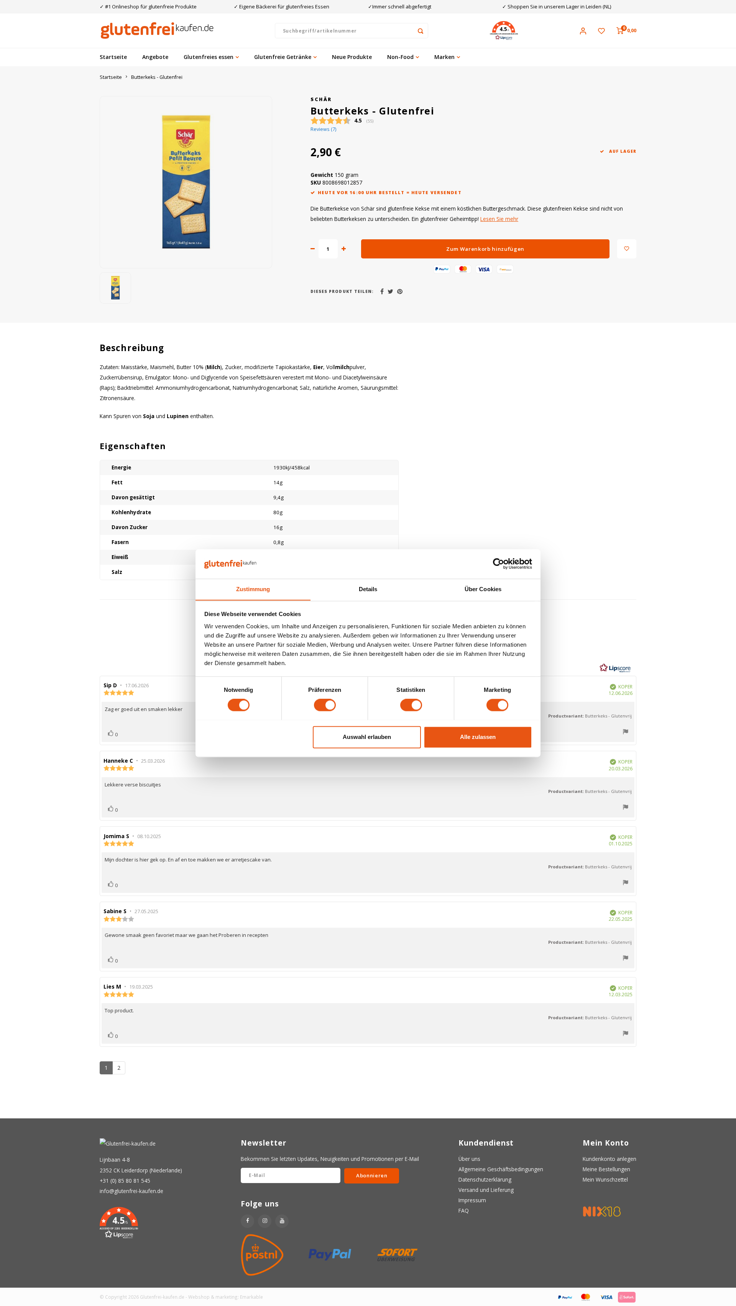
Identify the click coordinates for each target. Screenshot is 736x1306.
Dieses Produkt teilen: (342, 291)
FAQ (463, 1210)
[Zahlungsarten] (564, 1296)
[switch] (325, 705)
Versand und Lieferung (486, 1189)
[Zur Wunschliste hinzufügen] (626, 248)
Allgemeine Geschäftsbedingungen (500, 1169)
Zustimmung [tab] (253, 589)
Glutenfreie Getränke (282, 56)
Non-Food (400, 56)
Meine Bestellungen (606, 1169)
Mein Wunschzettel (605, 1179)
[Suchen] (420, 30)
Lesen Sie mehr (499, 218)
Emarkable (251, 1297)
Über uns (469, 1158)
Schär (321, 99)
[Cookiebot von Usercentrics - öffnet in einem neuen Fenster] (498, 563)
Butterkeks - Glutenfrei (156, 77)
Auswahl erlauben (367, 737)
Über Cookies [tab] (483, 589)
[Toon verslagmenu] (626, 732)
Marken (444, 56)
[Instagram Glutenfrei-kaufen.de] (264, 1221)
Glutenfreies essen (208, 56)
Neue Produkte (352, 56)
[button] (503, 30)
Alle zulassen (478, 737)
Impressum (472, 1200)
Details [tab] (368, 589)
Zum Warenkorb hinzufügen (485, 248)
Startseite (113, 56)
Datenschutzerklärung (484, 1179)
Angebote (155, 56)
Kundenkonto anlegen (609, 1158)
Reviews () (323, 129)
